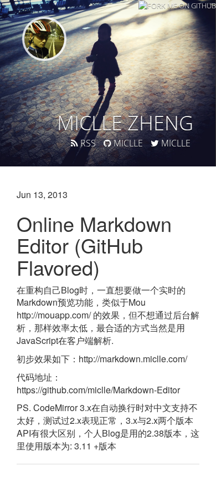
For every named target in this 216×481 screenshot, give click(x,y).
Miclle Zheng (125, 122)
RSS (87, 143)
